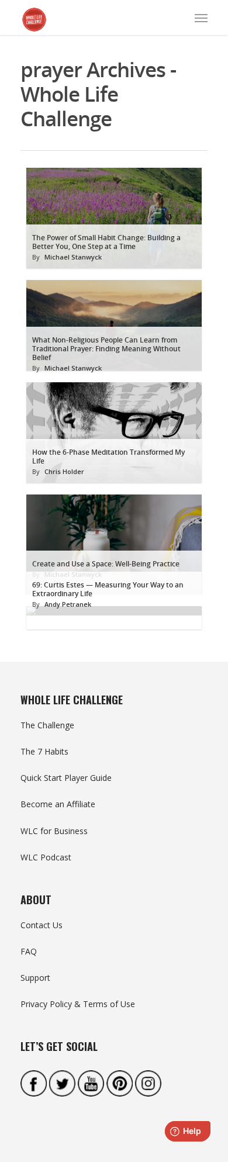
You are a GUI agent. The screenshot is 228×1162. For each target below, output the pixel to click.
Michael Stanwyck (73, 257)
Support (35, 977)
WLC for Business (54, 830)
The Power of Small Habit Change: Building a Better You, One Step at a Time (106, 242)
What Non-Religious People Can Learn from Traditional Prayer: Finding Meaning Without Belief (106, 349)
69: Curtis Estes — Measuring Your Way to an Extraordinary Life (108, 589)
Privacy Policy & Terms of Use (77, 1003)
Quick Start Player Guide (66, 777)
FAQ (28, 951)
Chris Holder (64, 471)
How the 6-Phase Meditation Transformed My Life (108, 456)
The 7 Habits (44, 751)
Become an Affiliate (57, 804)
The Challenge (47, 725)
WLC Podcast (45, 857)
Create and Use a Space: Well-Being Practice (105, 563)
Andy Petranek (67, 604)
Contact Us (41, 925)
